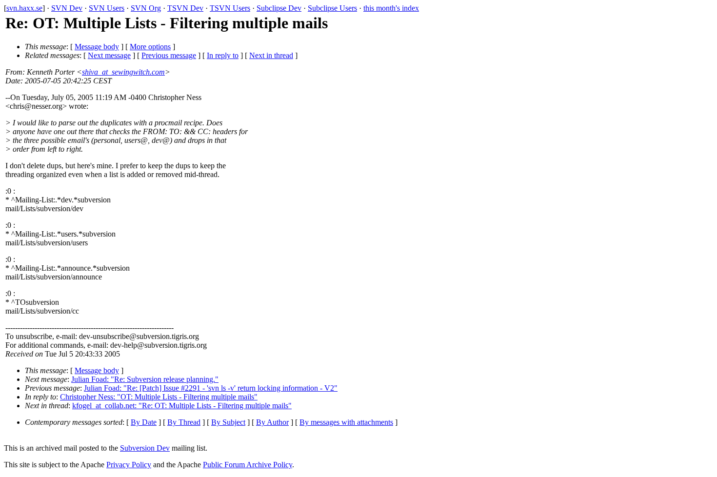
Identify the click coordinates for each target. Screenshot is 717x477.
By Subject (228, 422)
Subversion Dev (145, 448)
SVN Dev (66, 8)
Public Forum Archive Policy (247, 464)
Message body (97, 46)
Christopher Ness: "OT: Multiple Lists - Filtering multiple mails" (159, 397)
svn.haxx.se (24, 8)
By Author (272, 422)
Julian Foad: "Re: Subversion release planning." (145, 379)
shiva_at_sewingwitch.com (123, 72)
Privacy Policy (128, 464)
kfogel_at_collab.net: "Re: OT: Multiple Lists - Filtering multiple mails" (182, 405)
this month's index (391, 8)
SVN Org (146, 8)
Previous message (168, 55)
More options (150, 46)
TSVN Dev (185, 8)
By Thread (183, 422)
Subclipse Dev (279, 8)
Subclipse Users (332, 8)
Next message (109, 55)
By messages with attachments (346, 422)
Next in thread (271, 55)
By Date (144, 422)
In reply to (223, 55)
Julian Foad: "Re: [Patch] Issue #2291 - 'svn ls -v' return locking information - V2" (211, 388)
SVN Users (106, 8)
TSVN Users (230, 8)
